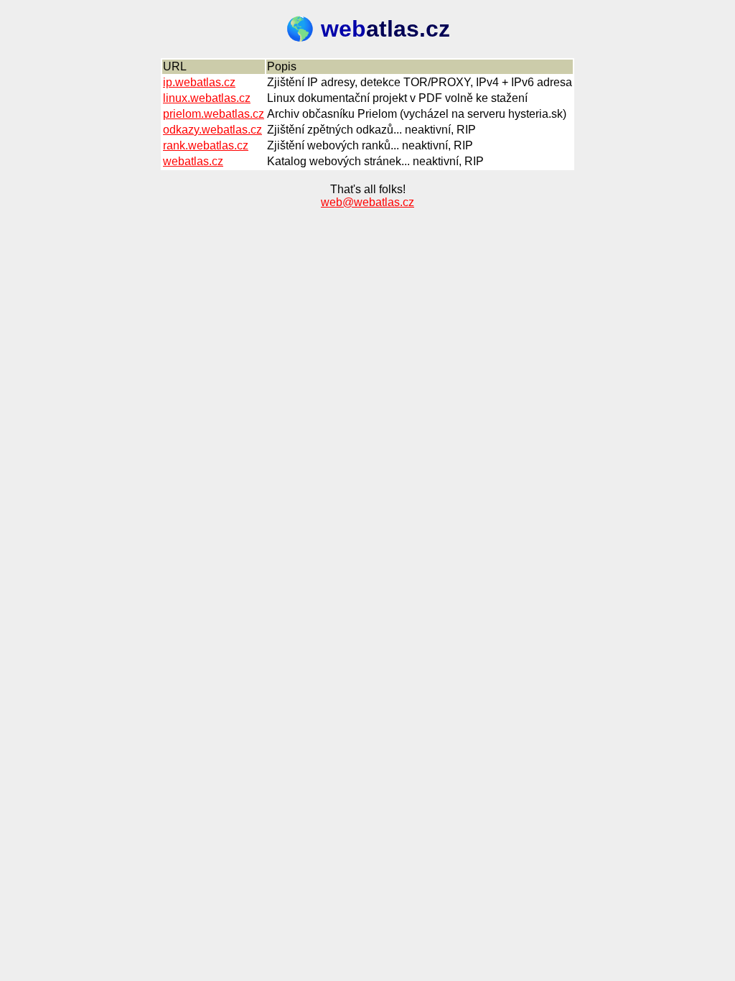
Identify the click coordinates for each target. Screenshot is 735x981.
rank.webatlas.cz (205, 145)
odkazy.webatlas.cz (212, 130)
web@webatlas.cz (367, 202)
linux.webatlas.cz (207, 98)
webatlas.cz (193, 161)
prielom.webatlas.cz (213, 114)
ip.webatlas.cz (199, 82)
